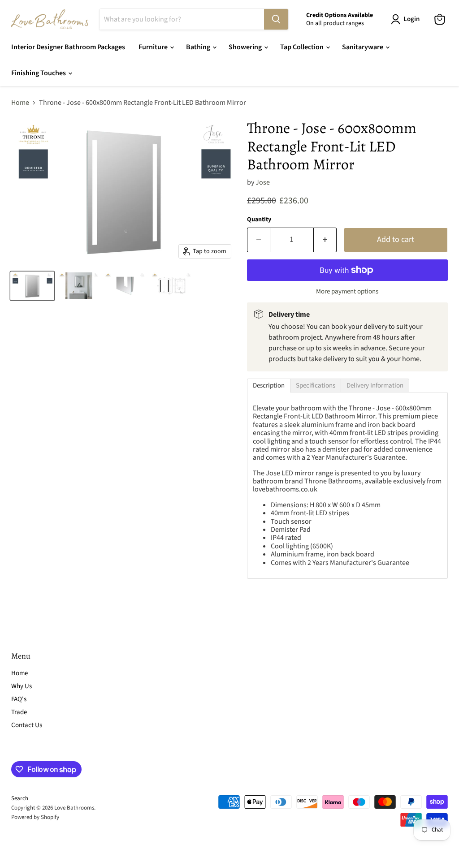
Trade (19, 712)
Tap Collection (302, 47)
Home (20, 103)
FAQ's (18, 699)
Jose (262, 182)
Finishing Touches (39, 73)
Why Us (21, 686)
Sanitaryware (363, 47)
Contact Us (26, 725)
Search (19, 798)
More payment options (347, 291)
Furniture (154, 47)
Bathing (199, 47)
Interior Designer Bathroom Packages (68, 47)
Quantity (259, 219)
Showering (246, 47)
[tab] (268, 385)
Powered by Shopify (35, 817)
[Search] (276, 19)
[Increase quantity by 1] (325, 240)
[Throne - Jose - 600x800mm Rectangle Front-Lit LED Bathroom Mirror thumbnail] (32, 286)
